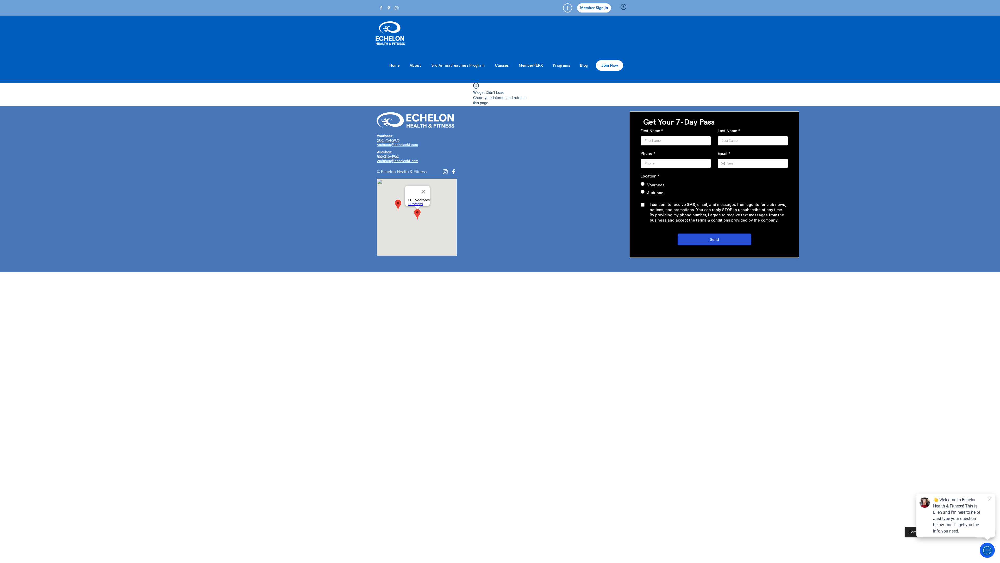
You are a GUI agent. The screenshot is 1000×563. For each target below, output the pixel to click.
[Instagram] (445, 171)
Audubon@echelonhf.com (397, 145)
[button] (567, 8)
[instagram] (396, 8)
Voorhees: (385, 136)
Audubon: (384, 152)
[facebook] (381, 8)
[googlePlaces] (388, 8)
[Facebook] (453, 171)
